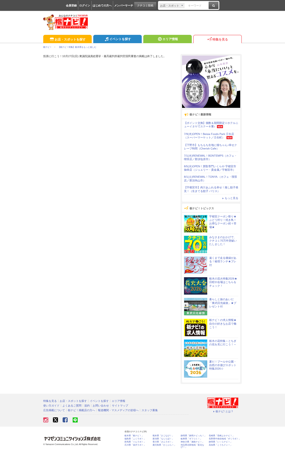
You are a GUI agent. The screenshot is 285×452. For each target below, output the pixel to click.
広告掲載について (54, 410)
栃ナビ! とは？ (224, 411)
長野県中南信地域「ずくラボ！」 (225, 439)
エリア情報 (170, 39)
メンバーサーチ (123, 5)
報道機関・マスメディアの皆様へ (118, 410)
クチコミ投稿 (145, 5)
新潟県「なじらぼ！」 (163, 439)
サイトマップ (120, 405)
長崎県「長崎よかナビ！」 (221, 436)
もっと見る (231, 198)
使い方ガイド (51, 405)
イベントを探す (120, 39)
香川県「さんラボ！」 (163, 442)
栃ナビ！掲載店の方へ (81, 410)
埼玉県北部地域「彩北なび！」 (192, 446)
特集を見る (220, 39)
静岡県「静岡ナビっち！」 (193, 436)
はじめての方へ (102, 5)
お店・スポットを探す (70, 39)
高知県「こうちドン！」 (220, 445)
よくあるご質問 (71, 405)
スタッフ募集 (150, 410)
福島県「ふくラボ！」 (135, 439)
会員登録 (71, 5)
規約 (87, 405)
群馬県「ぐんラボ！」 (135, 442)
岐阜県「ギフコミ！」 (191, 439)
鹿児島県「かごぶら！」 (164, 445)
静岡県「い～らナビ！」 (220, 442)
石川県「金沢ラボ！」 (135, 445)
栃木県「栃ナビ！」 (134, 436)
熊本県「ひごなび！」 (163, 436)
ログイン (84, 5)
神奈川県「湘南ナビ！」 (192, 442)
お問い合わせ (101, 405)
